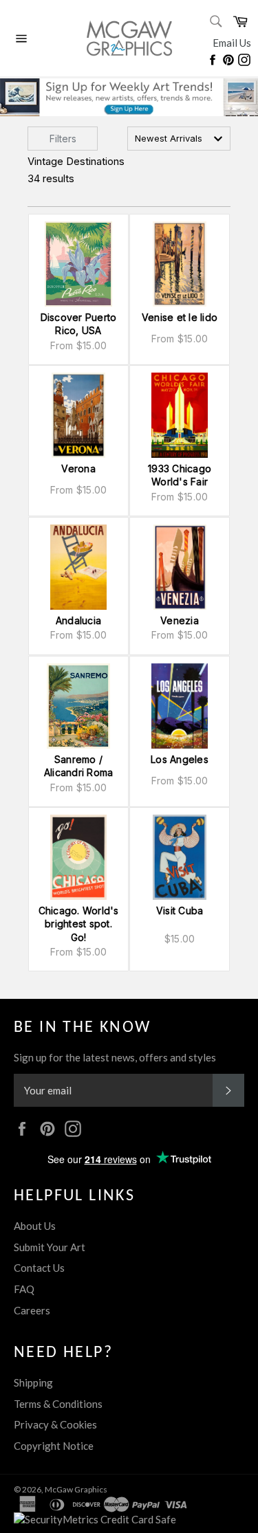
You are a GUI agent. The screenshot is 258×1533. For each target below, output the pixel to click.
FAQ (24, 1289)
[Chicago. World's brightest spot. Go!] (78, 857)
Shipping (33, 1382)
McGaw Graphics (76, 1489)
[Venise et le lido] (179, 264)
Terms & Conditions (58, 1404)
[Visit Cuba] (179, 857)
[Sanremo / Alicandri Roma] (78, 706)
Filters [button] (63, 138)
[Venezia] (179, 567)
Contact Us (39, 1267)
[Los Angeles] (179, 706)
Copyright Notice (54, 1446)
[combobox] (179, 138)
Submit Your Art (49, 1247)
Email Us (232, 42)
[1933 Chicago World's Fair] (179, 415)
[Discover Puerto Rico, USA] (78, 264)
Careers (32, 1310)
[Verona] (78, 415)
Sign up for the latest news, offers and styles (115, 1057)
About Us (35, 1226)
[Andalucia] (78, 567)
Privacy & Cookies (55, 1424)
